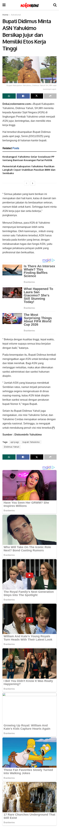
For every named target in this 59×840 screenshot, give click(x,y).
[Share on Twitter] (37, 96)
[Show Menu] (4, 5)
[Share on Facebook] (23, 96)
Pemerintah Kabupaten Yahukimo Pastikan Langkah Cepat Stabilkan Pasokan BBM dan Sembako (28, 170)
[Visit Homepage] (29, 5)
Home (5, 15)
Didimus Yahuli (11, 447)
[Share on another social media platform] (50, 96)
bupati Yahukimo (31, 442)
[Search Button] (55, 5)
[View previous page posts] (26, 183)
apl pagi (14, 442)
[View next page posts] (32, 183)
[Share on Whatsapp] (9, 96)
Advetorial (16, 15)
